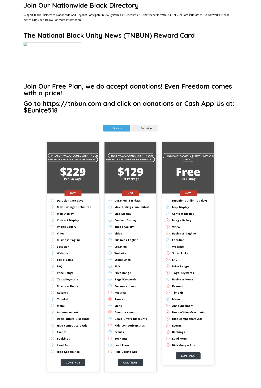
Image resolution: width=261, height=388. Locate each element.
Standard (118, 128)
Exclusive (146, 128)
